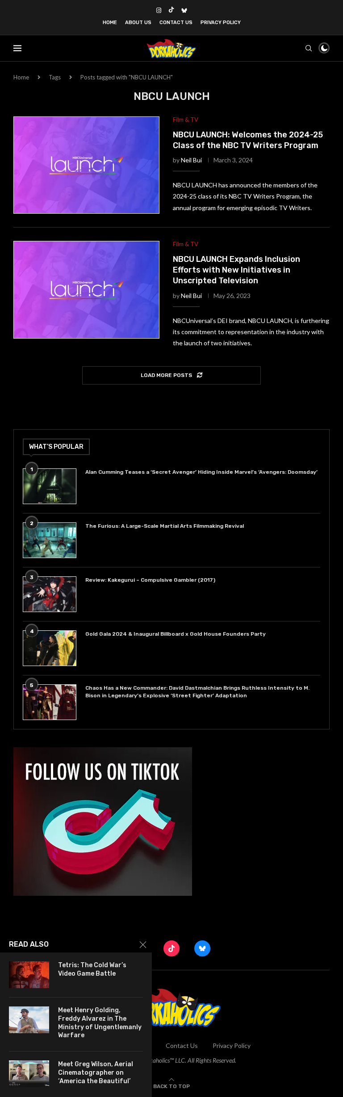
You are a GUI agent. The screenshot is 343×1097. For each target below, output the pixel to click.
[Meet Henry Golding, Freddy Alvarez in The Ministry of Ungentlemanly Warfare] (29, 1019)
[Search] (308, 48)
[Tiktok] (171, 10)
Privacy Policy (221, 22)
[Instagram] (158, 10)
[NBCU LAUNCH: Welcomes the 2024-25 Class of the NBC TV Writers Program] (86, 165)
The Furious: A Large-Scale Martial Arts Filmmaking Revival (166, 526)
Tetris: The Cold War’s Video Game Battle (92, 969)
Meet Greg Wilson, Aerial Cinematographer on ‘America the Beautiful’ (95, 1072)
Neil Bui (191, 160)
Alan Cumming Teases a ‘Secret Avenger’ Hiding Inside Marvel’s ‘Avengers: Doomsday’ (201, 472)
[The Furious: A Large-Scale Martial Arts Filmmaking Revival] (49, 540)
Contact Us (175, 22)
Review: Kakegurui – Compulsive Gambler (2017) (150, 580)
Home (110, 22)
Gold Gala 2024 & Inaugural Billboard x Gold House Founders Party (175, 634)
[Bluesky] (184, 10)
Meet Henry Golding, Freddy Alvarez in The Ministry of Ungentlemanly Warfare (100, 1022)
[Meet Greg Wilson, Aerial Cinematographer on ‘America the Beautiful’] (29, 1073)
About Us (138, 22)
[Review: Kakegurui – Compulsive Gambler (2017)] (49, 594)
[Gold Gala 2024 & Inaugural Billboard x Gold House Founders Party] (49, 648)
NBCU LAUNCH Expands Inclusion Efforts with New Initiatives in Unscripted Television (236, 270)
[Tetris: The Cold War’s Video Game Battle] (29, 974)
